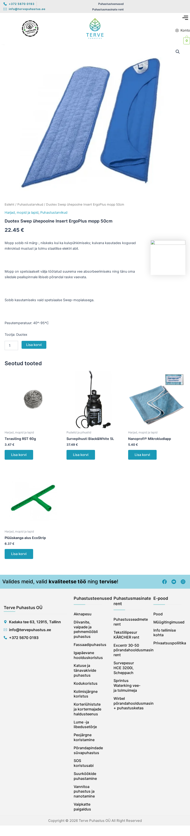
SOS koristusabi (84, 763)
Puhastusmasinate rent (108, 9)
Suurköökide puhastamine (85, 776)
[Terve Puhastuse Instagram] (183, 581)
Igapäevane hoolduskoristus (88, 655)
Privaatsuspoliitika (167, 643)
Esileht (9, 204)
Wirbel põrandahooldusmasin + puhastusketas (128, 703)
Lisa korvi (34, 345)
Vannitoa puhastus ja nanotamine (84, 791)
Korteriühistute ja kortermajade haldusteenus (87, 709)
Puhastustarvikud (30, 204)
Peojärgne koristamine (84, 737)
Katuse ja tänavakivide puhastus (85, 670)
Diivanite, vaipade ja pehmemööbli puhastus (86, 629)
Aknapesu (83, 614)
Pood (158, 614)
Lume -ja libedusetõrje (85, 724)
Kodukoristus (86, 683)
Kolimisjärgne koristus (86, 694)
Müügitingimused (167, 622)
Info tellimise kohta (164, 632)
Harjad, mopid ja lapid (21, 212)
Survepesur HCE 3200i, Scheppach (124, 668)
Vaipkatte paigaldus (82, 806)
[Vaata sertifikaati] (30, 28)
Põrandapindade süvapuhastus (88, 750)
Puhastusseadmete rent (128, 621)
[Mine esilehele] (95, 28)
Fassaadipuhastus (88, 644)
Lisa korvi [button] (19, 455)
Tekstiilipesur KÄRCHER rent (126, 634)
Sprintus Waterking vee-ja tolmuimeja (127, 685)
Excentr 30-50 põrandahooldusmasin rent (128, 650)
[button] (185, 18)
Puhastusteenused (111, 4)
